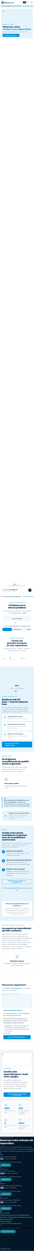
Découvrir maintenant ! (17, 1037)
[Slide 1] (15, 584)
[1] (15, 622)
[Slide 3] (17, 584)
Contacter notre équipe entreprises (17, 1094)
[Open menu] (31, 2)
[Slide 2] (16, 584)
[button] (17, 1159)
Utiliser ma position (8, 1231)
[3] (18, 622)
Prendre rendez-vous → (11, 35)
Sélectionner (6, 1179)
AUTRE (24, 613)
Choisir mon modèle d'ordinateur (11, 744)
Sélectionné (5, 1165)
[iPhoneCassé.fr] (7, 2)
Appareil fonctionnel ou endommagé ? (17, 881)
